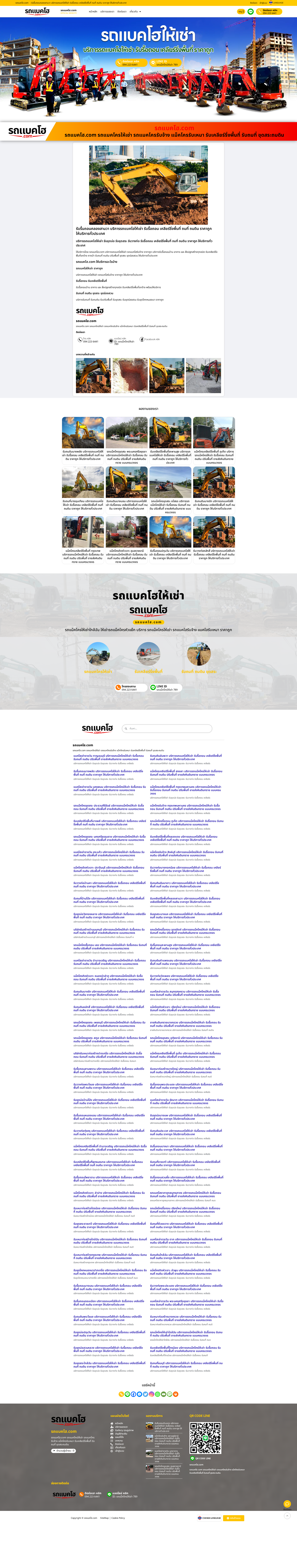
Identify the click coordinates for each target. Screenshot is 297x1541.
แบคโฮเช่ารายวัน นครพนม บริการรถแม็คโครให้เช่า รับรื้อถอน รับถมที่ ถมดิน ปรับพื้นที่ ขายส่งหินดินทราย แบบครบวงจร (109, 788)
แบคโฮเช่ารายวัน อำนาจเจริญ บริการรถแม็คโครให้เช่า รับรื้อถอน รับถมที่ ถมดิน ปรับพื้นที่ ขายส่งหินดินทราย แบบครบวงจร (109, 962)
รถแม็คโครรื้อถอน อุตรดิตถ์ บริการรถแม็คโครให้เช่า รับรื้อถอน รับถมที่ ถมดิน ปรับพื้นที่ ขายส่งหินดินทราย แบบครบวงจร (185, 931)
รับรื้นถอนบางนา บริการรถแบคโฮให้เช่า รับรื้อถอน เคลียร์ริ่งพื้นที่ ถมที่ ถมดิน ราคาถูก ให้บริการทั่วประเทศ (186, 1148)
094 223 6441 (270, 13)
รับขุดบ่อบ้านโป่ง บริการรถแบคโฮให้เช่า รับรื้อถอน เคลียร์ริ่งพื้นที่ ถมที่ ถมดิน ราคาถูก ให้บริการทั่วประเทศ (109, 1102)
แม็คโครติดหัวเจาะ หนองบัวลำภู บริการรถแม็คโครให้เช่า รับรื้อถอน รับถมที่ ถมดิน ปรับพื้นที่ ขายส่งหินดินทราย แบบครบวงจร (108, 978)
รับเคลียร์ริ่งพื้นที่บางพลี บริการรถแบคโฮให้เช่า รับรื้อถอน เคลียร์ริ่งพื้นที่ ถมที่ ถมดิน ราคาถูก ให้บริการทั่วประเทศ (109, 823)
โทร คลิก (87, 338)
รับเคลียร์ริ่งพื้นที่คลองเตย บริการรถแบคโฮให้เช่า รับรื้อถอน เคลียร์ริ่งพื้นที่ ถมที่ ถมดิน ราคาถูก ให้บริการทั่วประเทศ (183, 838)
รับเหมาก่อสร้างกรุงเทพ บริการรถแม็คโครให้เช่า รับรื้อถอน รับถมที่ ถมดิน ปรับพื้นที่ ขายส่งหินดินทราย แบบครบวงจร (110, 1256)
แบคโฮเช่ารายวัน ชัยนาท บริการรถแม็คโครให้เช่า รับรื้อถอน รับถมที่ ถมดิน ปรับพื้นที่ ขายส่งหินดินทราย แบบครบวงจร (187, 1102)
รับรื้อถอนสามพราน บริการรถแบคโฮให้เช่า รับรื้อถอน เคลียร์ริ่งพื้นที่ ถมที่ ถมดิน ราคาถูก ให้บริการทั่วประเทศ (108, 1070)
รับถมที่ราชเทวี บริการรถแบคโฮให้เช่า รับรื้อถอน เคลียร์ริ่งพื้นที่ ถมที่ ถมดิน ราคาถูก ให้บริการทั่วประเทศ (185, 1163)
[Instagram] (151, 1394)
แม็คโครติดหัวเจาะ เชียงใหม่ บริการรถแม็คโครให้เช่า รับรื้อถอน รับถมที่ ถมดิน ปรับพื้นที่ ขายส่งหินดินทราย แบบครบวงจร (185, 1009)
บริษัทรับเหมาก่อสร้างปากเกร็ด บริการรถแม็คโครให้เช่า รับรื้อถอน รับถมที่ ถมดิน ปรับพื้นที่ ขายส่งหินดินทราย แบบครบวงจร (108, 1055)
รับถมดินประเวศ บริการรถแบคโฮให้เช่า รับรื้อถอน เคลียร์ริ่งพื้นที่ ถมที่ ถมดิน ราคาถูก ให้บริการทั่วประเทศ (186, 1132)
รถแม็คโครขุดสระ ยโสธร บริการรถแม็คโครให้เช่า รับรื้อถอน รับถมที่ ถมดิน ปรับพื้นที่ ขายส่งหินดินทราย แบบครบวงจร (170, 506)
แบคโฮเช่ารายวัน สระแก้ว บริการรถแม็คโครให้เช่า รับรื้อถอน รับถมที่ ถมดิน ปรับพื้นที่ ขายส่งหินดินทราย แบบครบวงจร (108, 854)
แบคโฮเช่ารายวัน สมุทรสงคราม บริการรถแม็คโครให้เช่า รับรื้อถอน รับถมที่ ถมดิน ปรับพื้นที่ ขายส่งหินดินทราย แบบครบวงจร (185, 993)
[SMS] (169, 1394)
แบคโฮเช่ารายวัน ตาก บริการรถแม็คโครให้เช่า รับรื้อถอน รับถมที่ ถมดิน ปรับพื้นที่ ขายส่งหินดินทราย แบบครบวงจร (186, 1241)
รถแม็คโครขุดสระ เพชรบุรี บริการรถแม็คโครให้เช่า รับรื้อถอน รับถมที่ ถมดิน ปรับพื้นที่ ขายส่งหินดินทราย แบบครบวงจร (109, 1024)
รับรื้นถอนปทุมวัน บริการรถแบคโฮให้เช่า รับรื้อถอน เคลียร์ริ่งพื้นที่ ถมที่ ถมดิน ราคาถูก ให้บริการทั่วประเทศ (170, 554)
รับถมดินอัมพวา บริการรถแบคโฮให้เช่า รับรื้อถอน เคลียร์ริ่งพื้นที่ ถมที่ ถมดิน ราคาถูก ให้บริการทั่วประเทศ (186, 757)
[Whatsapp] (157, 1394)
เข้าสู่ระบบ (263, 2)
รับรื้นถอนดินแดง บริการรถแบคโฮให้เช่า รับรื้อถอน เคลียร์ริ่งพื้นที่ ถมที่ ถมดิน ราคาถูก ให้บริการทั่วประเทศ (168, 1427)
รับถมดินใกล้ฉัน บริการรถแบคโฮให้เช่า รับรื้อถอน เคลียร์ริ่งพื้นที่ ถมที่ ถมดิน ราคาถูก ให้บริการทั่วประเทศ (186, 1256)
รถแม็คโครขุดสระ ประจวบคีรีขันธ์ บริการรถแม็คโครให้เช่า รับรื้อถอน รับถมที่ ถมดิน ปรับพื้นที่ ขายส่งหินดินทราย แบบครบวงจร (108, 807)
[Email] (163, 1394)
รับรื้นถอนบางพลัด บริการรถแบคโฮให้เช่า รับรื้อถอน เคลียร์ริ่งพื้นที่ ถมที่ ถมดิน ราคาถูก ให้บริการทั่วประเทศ (108, 773)
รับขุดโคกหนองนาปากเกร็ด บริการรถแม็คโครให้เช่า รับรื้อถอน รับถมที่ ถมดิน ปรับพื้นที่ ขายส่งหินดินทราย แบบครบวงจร (110, 1272)
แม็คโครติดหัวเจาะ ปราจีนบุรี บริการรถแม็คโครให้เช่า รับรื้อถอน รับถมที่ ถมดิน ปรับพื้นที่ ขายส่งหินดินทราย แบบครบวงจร (108, 869)
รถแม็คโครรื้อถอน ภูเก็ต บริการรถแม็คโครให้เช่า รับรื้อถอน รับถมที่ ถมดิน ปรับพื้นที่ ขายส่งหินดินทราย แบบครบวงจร (187, 823)
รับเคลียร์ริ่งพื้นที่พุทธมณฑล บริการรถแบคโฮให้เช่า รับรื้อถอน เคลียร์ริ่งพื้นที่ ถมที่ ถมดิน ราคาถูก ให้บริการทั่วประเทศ (108, 1163)
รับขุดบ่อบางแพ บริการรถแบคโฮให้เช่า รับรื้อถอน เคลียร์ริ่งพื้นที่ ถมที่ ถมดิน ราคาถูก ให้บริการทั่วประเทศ (186, 1117)
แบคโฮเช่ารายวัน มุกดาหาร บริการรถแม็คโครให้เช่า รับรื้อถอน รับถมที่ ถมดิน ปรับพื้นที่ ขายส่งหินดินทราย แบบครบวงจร (167, 1456)
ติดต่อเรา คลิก (270, 10)
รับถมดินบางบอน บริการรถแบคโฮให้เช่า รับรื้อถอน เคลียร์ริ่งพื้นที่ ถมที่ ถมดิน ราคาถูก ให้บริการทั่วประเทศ (127, 505)
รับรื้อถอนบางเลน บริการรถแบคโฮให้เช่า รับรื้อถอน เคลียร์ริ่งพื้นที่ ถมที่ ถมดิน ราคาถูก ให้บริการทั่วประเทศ (107, 1287)
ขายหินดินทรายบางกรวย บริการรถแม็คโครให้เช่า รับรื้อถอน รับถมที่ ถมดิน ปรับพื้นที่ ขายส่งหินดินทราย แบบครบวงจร (185, 1024)
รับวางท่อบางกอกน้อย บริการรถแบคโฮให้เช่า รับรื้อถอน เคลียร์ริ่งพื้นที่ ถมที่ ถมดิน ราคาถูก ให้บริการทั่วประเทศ (185, 869)
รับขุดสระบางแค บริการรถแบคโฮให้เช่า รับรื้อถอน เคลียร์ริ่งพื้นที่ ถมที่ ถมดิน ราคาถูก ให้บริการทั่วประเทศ (186, 916)
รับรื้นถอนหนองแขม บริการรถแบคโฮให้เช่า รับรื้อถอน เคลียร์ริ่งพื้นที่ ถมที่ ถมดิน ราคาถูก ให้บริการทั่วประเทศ (109, 1117)
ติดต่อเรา (253, 2)
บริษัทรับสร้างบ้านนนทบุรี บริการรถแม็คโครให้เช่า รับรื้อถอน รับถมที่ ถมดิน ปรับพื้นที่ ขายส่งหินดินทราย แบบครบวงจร (109, 931)
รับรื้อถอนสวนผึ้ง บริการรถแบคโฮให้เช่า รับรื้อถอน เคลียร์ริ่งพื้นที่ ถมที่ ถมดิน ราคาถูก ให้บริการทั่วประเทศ (186, 1179)
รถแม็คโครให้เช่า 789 (167, 65)
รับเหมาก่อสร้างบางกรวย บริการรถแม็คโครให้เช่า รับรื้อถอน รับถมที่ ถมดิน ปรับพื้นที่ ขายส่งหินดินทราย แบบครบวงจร (185, 1318)
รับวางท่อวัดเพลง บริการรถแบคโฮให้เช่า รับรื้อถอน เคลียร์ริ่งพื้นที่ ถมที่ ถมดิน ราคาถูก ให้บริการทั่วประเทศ (184, 978)
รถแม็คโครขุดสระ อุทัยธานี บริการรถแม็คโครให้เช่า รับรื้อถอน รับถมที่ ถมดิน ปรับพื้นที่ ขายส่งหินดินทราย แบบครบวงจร (186, 1040)
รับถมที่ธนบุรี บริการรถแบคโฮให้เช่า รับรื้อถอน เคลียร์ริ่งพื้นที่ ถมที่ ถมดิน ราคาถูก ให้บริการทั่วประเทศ (186, 1365)
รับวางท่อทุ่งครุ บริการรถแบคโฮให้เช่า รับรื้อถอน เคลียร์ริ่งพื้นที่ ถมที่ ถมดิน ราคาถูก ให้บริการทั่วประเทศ (108, 1132)
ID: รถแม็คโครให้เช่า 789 (124, 342)
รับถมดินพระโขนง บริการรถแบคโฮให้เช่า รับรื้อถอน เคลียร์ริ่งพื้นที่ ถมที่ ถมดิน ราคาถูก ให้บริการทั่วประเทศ (107, 1318)
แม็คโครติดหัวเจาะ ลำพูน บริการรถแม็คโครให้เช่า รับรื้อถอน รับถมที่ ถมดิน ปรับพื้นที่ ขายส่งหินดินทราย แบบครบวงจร (185, 1272)
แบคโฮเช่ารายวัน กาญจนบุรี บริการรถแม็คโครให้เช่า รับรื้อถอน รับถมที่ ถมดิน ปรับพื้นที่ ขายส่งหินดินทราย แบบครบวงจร (108, 757)
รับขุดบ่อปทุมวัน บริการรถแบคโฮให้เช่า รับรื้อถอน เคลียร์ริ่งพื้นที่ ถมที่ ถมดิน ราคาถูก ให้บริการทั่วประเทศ (109, 1334)
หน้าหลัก (93, 11)
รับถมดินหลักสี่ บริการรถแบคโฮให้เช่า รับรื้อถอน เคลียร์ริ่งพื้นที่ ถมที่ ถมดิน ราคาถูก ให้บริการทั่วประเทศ (108, 1009)
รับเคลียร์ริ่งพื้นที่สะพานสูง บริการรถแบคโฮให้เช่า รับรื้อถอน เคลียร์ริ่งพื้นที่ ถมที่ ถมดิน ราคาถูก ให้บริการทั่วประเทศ (170, 457)
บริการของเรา (107, 11)
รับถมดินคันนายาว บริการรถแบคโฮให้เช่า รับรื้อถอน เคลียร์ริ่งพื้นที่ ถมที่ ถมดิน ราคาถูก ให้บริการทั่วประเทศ (184, 885)
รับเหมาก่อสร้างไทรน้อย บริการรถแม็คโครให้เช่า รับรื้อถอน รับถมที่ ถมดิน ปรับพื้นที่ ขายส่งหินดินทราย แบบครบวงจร (110, 1210)
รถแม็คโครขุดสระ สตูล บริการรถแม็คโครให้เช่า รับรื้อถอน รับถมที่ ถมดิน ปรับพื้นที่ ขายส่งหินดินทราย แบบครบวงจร (110, 1040)
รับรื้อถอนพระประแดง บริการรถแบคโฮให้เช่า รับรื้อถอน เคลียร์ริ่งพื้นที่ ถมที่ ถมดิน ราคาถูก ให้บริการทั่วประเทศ (186, 1086)
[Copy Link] (121, 1394)
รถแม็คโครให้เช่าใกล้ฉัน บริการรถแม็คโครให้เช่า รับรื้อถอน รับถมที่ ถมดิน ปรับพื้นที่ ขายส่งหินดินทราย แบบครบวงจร (186, 1334)
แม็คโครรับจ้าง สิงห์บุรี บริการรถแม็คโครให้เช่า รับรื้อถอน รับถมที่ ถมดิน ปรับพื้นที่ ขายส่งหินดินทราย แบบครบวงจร (186, 854)
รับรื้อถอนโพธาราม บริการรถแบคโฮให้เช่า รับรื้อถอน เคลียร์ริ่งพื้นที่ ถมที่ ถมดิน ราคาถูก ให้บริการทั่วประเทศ (108, 1179)
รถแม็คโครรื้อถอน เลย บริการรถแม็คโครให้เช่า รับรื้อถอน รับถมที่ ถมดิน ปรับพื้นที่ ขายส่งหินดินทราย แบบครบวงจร (110, 947)
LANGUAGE (278, 2)
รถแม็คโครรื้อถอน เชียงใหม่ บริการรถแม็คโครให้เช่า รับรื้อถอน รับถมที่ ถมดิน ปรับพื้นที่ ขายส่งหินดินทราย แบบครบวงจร (185, 1210)
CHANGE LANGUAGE (211, 1518)
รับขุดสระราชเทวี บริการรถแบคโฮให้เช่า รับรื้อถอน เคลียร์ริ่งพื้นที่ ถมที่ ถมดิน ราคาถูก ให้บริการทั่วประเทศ (109, 1225)
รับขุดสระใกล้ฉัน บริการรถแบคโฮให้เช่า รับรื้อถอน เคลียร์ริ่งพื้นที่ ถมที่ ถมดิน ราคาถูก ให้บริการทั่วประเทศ (109, 1365)
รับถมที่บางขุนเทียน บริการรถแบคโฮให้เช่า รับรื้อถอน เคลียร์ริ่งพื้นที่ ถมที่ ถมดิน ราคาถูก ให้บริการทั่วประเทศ (83, 505)
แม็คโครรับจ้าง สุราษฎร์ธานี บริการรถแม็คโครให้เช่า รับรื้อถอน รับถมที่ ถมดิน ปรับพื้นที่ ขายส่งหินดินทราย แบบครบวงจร (167, 1441)
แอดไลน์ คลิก (120, 338)
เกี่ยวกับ (134, 11)
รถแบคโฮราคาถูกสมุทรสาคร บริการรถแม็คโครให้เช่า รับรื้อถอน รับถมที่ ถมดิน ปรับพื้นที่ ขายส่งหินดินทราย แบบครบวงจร (185, 1194)
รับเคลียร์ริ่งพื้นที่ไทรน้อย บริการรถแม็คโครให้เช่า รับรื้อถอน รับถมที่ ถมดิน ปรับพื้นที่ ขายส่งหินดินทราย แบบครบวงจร (185, 1349)
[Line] (127, 1394)
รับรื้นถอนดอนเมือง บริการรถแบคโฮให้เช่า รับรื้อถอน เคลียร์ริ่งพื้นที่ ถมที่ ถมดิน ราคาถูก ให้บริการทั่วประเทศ (108, 1303)
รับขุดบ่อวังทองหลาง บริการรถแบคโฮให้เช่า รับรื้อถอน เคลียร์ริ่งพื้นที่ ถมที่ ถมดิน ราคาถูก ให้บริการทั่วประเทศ (109, 916)
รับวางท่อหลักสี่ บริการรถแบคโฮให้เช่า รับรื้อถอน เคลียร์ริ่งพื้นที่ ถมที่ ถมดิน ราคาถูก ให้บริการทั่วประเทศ (214, 554)
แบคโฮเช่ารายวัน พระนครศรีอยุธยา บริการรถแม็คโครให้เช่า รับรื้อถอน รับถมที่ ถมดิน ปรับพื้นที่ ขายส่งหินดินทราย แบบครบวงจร (187, 1303)
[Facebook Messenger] (139, 1394)
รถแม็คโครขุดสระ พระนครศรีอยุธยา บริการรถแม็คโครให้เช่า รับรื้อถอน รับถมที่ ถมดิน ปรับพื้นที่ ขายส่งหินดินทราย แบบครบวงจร (126, 457)
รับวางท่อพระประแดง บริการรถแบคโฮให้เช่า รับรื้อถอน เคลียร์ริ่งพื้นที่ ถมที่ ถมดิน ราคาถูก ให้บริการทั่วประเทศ (186, 1287)
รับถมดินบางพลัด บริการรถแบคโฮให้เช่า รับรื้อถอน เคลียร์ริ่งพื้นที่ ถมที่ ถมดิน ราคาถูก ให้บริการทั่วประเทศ (83, 455)
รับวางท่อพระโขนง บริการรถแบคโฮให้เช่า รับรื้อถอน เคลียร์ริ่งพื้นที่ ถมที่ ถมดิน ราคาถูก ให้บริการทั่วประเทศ (108, 1086)
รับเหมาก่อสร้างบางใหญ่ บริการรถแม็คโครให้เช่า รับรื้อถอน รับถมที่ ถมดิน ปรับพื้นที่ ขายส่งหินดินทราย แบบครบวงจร (185, 1070)
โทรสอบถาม (129, 686)
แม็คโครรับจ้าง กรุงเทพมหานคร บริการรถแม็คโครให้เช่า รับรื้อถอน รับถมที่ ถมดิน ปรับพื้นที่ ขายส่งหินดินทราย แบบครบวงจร (185, 807)
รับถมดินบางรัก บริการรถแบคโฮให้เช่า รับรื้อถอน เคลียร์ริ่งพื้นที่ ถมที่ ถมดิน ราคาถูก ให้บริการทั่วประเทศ (214, 505)
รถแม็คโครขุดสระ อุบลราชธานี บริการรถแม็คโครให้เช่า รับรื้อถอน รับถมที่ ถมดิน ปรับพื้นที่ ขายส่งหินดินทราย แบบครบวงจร (168, 1471)
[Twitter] (145, 1394)
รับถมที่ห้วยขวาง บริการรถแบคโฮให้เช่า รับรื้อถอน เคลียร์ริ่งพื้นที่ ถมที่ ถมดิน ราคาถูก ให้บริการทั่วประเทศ (186, 1225)
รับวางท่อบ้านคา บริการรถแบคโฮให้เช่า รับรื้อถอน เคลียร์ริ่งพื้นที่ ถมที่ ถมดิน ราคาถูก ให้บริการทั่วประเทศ (109, 885)
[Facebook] (133, 1394)
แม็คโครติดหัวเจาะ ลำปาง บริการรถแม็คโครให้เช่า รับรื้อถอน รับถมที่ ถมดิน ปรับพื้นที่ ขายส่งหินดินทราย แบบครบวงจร (109, 1194)
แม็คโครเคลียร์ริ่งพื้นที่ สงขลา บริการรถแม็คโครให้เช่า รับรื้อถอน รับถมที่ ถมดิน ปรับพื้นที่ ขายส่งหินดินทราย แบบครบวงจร (186, 773)
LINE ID (162, 61)
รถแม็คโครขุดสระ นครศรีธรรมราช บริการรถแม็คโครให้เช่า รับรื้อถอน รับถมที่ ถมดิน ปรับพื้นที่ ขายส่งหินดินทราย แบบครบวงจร (109, 838)
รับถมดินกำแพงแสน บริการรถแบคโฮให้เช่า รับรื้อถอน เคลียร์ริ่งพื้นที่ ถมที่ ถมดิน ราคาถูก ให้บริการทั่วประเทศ (186, 962)
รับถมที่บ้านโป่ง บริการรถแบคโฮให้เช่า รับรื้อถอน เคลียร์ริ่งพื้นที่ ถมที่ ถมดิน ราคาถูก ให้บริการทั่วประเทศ (108, 900)
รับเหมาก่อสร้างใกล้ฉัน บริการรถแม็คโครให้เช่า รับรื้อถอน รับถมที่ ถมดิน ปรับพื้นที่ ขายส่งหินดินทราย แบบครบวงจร (110, 1241)
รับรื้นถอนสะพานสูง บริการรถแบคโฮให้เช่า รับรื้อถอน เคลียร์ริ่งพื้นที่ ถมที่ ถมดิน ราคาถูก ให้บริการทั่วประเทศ (185, 947)
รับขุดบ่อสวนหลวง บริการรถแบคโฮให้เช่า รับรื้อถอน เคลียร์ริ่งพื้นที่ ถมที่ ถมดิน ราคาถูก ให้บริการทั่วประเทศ (108, 1349)
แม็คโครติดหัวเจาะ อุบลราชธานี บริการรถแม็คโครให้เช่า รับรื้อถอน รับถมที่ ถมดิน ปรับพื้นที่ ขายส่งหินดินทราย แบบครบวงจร (126, 556)
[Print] (175, 1394)
